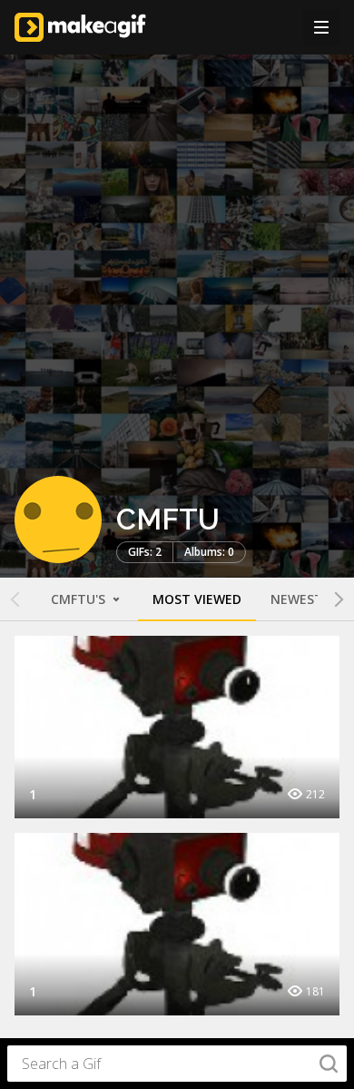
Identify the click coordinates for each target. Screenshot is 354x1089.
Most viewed (196, 599)
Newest (296, 599)
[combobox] (177, 1063)
